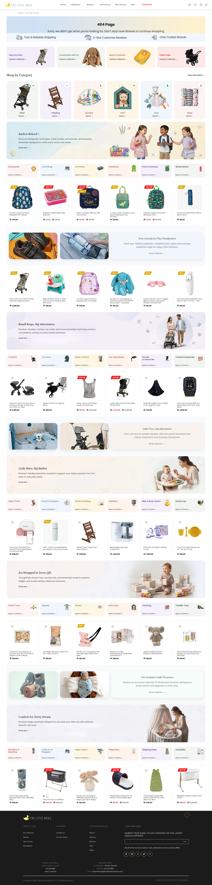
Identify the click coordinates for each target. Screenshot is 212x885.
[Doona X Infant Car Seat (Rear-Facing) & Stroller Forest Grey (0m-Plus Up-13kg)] (22, 387)
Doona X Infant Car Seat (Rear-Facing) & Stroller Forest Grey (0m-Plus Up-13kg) (22, 405)
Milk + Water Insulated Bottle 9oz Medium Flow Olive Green (55, 548)
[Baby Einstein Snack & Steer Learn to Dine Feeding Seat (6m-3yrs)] (55, 283)
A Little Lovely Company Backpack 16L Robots (19, 214)
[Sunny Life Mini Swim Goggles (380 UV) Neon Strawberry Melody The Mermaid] (156, 283)
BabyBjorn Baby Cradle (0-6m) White (189, 797)
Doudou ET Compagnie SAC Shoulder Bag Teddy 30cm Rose (88, 653)
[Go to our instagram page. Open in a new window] (132, 854)
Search (92, 833)
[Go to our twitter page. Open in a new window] (138, 854)
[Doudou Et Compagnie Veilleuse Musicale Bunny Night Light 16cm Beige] (89, 780)
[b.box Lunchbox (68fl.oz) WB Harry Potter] (89, 197)
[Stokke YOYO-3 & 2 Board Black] (55, 387)
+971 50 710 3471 (110, 866)
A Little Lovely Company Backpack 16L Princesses (87, 300)
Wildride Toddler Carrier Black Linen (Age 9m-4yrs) (155, 404)
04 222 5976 (109, 869)
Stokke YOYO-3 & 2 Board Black (53, 404)
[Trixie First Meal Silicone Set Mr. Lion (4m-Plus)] (189, 531)
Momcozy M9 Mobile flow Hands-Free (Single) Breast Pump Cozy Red (20, 549)
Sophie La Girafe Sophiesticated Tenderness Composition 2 (121, 653)
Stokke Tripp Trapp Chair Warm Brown (87, 548)
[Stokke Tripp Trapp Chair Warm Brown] (89, 531)
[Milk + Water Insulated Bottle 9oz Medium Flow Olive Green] (55, 531)
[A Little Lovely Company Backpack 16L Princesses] (89, 283)
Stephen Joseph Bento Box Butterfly (54, 214)
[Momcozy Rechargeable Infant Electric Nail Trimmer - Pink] (189, 283)
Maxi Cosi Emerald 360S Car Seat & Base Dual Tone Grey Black (188, 405)
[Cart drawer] (206, 4)
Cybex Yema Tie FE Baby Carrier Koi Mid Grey (87, 404)
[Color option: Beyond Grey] (44, 796)
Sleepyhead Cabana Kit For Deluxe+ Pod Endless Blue (121, 797)
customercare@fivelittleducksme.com (107, 871)
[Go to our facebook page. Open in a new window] (126, 854)
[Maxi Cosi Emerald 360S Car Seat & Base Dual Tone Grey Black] (189, 387)
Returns (92, 842)
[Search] (195, 4)
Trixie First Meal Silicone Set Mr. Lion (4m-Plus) (188, 548)
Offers (91, 850)
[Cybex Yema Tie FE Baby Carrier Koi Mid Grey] (89, 387)
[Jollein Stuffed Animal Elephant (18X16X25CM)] (156, 636)
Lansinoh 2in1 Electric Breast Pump (155, 548)
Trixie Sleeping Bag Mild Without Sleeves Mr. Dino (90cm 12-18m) (153, 798)
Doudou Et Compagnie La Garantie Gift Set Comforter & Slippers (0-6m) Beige (21, 653)
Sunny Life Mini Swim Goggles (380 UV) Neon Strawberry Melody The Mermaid (155, 301)
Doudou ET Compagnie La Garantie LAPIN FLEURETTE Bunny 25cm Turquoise (121, 301)
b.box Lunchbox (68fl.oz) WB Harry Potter (88, 214)
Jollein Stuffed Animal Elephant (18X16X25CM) (153, 653)
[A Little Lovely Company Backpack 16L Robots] (22, 197)
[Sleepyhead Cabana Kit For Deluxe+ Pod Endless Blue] (122, 780)
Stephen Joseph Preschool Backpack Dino (154, 214)
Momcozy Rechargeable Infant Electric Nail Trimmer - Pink (189, 300)
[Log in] (189, 4)
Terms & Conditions (170, 880)
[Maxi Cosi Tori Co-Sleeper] (55, 780)
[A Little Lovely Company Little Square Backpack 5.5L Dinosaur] (122, 197)
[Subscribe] (185, 842)
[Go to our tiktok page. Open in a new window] (144, 854)
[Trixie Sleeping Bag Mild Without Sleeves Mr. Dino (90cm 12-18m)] (156, 780)
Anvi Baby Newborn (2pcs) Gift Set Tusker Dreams (55, 653)
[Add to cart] (63, 190)
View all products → (196, 75)
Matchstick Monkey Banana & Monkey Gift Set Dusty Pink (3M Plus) (189, 653)
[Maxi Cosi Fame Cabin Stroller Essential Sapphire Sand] (22, 283)
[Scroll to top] (187, 814)
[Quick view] (29, 190)
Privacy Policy (61, 837)
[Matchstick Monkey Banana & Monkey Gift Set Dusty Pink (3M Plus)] (189, 636)
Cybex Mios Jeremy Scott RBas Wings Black (122, 404)
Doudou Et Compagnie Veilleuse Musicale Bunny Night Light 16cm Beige (87, 798)
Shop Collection (157, 253)
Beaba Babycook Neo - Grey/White (119, 548)
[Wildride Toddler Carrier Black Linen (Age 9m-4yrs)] (156, 387)
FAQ (91, 846)
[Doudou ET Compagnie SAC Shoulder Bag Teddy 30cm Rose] (89, 636)
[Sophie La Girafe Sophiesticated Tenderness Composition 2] (122, 636)
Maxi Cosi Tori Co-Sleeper (53, 799)
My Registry (27, 846)
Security (159, 880)
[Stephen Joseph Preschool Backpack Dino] (156, 197)
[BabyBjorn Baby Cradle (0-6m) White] (189, 780)
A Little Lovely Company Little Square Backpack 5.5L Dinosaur (122, 215)
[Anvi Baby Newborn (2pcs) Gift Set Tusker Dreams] (55, 636)
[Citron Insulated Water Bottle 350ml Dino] (189, 197)
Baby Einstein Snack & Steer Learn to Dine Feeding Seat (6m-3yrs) (54, 301)
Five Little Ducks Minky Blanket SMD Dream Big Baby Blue (21, 798)
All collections (28, 833)
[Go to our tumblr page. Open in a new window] (150, 854)
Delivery (92, 837)
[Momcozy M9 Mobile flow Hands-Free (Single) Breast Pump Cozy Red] (22, 531)
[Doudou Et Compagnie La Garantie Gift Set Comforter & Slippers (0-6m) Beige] (22, 636)
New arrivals (28, 842)
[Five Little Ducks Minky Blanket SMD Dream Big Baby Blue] (22, 780)
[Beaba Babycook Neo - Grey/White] (122, 531)
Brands (26, 837)
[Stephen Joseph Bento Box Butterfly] (55, 197)
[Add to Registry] (12, 378)
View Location (50, 871)
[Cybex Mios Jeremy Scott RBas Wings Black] (122, 387)
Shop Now (24, 148)
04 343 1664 (50, 869)
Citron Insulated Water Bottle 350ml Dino (189, 214)
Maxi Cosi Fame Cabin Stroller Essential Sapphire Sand (21, 300)
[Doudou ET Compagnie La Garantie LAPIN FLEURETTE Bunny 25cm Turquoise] (122, 283)
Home (20, 13)
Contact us (60, 833)
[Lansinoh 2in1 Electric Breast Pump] (156, 531)
